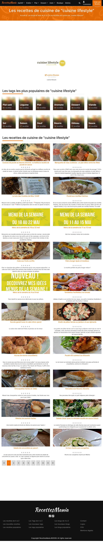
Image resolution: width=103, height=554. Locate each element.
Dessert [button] (44, 3)
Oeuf (39, 123)
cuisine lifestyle (53, 75)
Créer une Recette (97, 3)
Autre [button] (52, 3)
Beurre (57, 123)
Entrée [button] (28, 3)
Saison (23, 123)
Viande (92, 104)
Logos (82, 524)
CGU (82, 527)
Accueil (23, 15)
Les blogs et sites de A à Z (38, 15)
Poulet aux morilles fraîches (77, 196)
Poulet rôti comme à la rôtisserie (77, 355)
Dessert (75, 104)
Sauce (92, 123)
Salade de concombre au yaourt (26, 448)
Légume (24, 104)
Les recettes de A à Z (11, 521)
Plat (39, 104)
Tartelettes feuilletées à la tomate (77, 292)
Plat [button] (36, 3)
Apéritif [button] (20, 3)
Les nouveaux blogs (62, 524)
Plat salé (7, 104)
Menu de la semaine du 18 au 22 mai (26, 227)
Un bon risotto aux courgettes (77, 448)
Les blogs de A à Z (62, 521)
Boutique (60, 3)
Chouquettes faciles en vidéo (25, 389)
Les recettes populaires (12, 527)
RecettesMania (9, 2)
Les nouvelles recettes (11, 524)
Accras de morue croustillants (25, 355)
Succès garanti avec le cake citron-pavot (25, 322)
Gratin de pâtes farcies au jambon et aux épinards (77, 322)
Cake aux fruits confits (26, 261)
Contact (83, 521)
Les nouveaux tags (36, 524)
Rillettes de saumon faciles (25, 418)
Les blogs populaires (62, 527)
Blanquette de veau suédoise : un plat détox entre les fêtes (77, 163)
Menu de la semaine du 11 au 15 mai (77, 227)
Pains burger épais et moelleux (77, 261)
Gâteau (75, 123)
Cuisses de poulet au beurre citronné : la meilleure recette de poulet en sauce (26, 164)
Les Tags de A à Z (35, 521)
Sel (4, 123)
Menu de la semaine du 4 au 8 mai (26, 292)
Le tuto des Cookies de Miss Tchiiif (25, 196)
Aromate (59, 104)
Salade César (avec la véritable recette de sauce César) (77, 418)
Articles (67, 3)
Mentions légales (86, 530)
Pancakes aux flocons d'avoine (77, 389)
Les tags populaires (36, 527)
